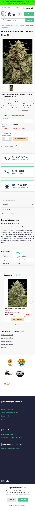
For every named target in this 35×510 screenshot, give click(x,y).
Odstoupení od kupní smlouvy (9, 413)
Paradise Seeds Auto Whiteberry (15, 308)
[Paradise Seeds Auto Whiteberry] (17, 293)
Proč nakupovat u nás (7, 406)
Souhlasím (23, 500)
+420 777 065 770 (6, 8)
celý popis (25, 110)
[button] (15, 324)
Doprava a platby (6, 416)
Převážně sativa (8, 341)
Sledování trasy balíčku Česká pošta (11, 437)
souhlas (27, 491)
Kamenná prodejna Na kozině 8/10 (11, 449)
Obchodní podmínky (7, 409)
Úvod (2, 25)
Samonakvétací (20, 25)
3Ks (4, 347)
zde (25, 505)
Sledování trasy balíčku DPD (9, 434)
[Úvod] (8, 14)
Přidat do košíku (20, 139)
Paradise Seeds (10, 25)
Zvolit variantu (17, 320)
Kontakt (3, 419)
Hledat (29, 20)
